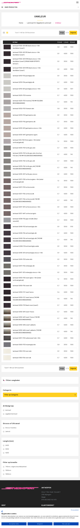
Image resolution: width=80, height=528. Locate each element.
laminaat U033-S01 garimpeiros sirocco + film (27, 128)
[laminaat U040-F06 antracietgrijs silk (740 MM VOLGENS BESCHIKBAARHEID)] (7, 239)
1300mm (8, 470)
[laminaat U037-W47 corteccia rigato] (7, 213)
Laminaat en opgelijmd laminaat (39, 23)
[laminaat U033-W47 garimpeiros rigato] (7, 134)
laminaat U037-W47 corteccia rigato (24, 213)
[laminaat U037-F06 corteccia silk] (7, 193)
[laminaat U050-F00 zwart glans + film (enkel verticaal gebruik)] (7, 279)
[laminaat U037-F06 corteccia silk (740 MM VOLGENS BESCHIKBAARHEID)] (7, 200)
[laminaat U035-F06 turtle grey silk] (7, 161)
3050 (7, 449)
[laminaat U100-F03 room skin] (7, 351)
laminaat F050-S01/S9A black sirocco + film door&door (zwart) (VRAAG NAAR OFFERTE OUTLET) (27, 61)
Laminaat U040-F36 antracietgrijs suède (26, 246)
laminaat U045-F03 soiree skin (22, 259)
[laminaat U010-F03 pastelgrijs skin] (7, 75)
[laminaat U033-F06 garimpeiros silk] (7, 121)
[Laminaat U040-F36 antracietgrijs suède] (7, 246)
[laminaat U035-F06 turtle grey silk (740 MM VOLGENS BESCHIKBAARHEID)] (7, 167)
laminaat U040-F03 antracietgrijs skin (25, 226)
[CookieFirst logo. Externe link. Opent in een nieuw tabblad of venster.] (2, 511)
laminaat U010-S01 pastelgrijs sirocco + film (26, 89)
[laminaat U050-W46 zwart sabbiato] (7, 325)
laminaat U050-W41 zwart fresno (23, 312)
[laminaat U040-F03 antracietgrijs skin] (7, 226)
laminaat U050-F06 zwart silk (22, 285)
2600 (7, 445)
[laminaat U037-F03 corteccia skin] (7, 187)
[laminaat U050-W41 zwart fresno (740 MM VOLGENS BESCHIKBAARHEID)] (7, 318)
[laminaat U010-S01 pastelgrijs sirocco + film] (7, 88)
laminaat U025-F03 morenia (22, 95)
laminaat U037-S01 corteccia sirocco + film (26, 207)
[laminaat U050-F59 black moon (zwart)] (7, 305)
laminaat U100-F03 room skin (22, 351)
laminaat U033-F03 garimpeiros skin (24, 115)
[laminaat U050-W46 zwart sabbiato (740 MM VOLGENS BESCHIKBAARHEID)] (7, 331)
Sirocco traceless (10, 428)
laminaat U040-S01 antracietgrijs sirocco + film (28, 253)
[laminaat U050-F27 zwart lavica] (7, 292)
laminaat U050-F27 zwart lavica (23, 292)
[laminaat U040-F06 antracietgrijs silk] (7, 233)
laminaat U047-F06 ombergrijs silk (24, 266)
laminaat (8, 410)
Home (21, 23)
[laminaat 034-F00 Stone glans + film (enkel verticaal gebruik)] (7, 141)
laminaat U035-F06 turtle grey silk (24, 161)
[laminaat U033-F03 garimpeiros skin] (7, 115)
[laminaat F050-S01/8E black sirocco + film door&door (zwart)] (7, 47)
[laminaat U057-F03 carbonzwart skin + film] (7, 338)
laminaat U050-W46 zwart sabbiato (24, 325)
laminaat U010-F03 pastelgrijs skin (24, 76)
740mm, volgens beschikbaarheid (15, 466)
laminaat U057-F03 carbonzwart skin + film (26, 338)
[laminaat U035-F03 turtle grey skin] (7, 147)
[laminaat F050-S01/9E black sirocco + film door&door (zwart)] (7, 53)
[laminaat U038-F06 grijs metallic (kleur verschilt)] (7, 220)
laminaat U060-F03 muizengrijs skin (24, 344)
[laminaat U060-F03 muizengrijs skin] (7, 344)
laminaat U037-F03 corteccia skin (24, 187)
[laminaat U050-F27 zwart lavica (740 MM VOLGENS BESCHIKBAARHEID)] (7, 298)
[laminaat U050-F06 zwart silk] (7, 285)
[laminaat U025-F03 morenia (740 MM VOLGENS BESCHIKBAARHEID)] (7, 102)
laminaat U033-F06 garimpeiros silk (24, 122)
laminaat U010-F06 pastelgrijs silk (23, 82)
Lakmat (7, 431)
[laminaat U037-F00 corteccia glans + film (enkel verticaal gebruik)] (7, 180)
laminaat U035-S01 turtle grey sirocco (25, 174)
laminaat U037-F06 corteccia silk (23, 194)
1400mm (8, 474)
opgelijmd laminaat (11, 414)
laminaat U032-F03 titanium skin (23, 108)
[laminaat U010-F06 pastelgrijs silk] (7, 82)
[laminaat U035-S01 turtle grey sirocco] (7, 174)
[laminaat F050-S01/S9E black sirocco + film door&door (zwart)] (7, 69)
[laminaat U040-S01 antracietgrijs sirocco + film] (7, 252)
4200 (7, 453)
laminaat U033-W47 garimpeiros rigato (25, 135)
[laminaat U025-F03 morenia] (7, 95)
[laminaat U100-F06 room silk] (7, 357)
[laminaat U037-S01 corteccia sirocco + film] (7, 206)
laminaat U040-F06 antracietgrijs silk (25, 233)
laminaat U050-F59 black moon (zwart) (25, 305)
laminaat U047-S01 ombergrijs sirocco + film (27, 272)
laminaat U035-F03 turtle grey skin (24, 148)
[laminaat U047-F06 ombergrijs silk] (7, 266)
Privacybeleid (75, 510)
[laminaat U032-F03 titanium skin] (7, 108)
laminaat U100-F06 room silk (22, 358)
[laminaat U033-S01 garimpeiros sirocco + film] (7, 128)
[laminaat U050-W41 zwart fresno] (7, 311)
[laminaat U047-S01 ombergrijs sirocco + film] (7, 272)
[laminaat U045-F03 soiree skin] (7, 259)
